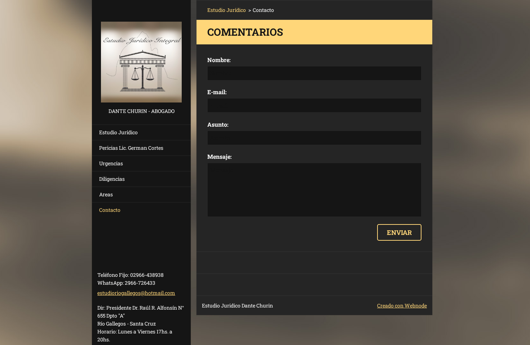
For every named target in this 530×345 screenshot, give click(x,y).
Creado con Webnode (402, 305)
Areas (106, 194)
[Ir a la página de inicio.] (141, 53)
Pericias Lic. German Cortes (131, 147)
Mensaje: (219, 156)
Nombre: (219, 60)
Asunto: (218, 124)
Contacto (109, 209)
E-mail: (217, 92)
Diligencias (112, 178)
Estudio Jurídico (118, 132)
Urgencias (111, 163)
